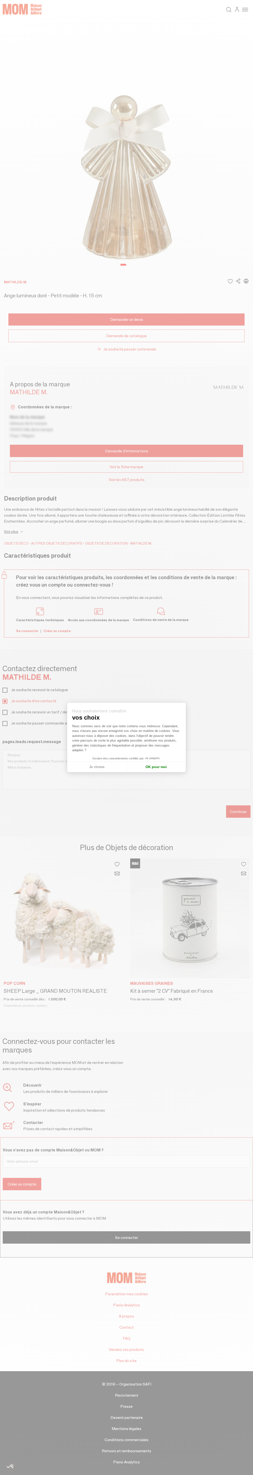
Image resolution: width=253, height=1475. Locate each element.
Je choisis (97, 767)
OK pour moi (156, 767)
